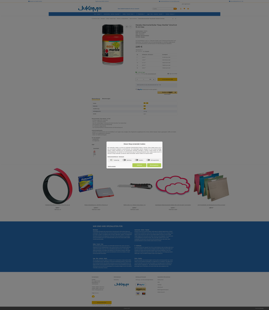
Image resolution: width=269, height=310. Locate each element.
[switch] (111, 160)
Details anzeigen (112, 166)
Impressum (121, 156)
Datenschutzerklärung (113, 156)
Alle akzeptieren (154, 165)
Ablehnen (139, 165)
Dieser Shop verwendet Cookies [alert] (134, 144)
